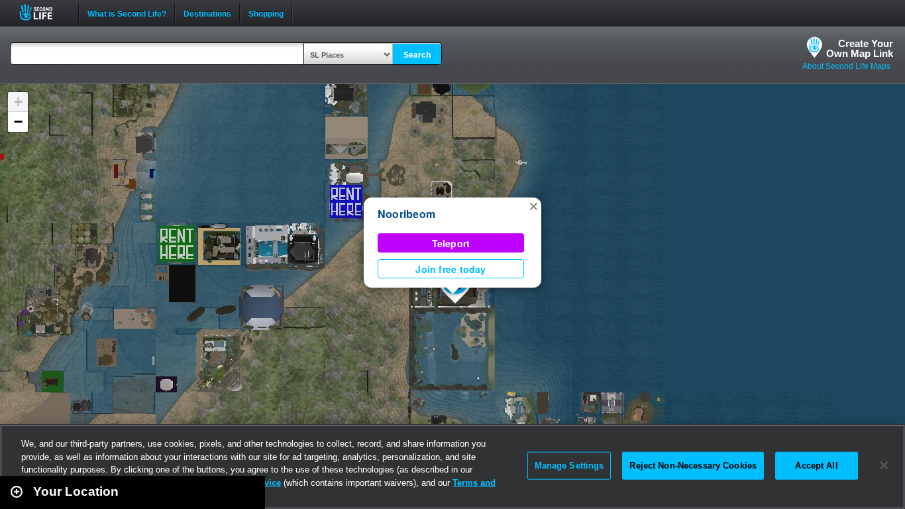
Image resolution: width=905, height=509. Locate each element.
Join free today (450, 269)
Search (417, 55)
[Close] (883, 465)
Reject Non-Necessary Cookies (693, 466)
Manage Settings (569, 466)
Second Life (43, 12)
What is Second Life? (126, 12)
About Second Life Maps (846, 66)
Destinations (207, 12)
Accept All (816, 466)
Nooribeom (406, 213)
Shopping (266, 12)
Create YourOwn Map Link (859, 48)
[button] (533, 205)
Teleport (451, 243)
